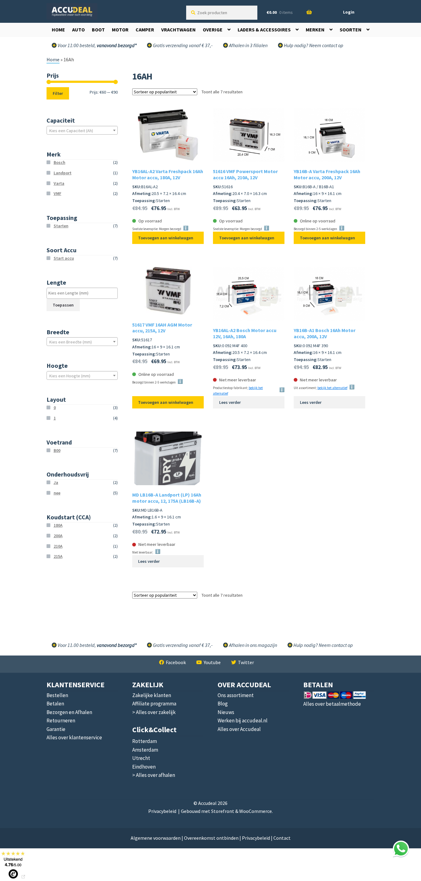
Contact (282, 838)
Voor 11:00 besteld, (97, 45)
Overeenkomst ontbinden (211, 838)
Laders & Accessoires (264, 29)
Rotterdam (144, 741)
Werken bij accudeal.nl (243, 720)
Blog (223, 703)
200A (58, 535)
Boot (98, 29)
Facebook (176, 662)
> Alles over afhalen (153, 775)
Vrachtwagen (178, 29)
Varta (59, 183)
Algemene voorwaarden (156, 838)
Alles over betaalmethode (332, 703)
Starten (61, 226)
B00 (57, 450)
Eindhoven (144, 766)
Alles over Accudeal (239, 729)
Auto (78, 29)
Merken (315, 29)
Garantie (56, 729)
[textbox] (82, 130)
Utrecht (141, 758)
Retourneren (61, 720)
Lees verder (230, 402)
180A (58, 525)
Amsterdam (145, 749)
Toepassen (63, 305)
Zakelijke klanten (151, 695)
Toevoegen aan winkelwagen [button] (165, 238)
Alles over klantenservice (74, 737)
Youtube (212, 662)
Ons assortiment (236, 695)
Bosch (59, 162)
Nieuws (226, 712)
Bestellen (57, 695)
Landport (63, 173)
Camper (145, 29)
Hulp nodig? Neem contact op (313, 45)
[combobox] (82, 130)
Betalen (55, 703)
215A (58, 556)
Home (58, 29)
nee (57, 493)
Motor (120, 29)
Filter (58, 93)
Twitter (246, 662)
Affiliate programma (154, 703)
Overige (213, 29)
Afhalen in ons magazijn (252, 645)
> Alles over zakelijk (154, 712)
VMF (57, 193)
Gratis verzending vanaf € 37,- (182, 45)
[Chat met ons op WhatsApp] (401, 848)
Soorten (351, 29)
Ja (56, 482)
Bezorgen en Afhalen (69, 712)
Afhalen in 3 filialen (248, 45)
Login (348, 12)
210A (58, 546)
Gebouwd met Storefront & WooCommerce (226, 811)
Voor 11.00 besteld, (97, 645)
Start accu (64, 258)
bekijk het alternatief (332, 388)
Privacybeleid (162, 811)
